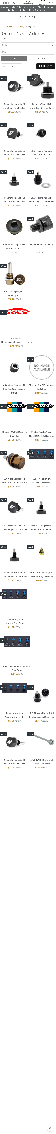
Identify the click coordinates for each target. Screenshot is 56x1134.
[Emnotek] (28, 2)
